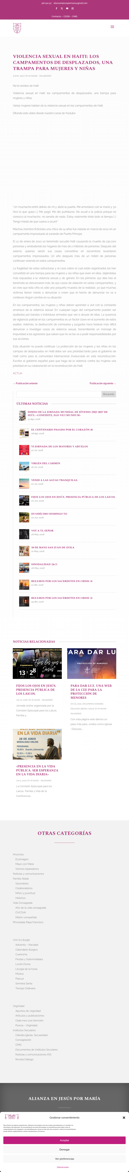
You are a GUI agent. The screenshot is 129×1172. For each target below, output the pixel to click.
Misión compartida (26, 917)
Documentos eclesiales (93, 704)
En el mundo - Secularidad (38, 76)
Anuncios (18, 854)
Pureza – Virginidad (26, 1025)
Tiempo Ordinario (25, 988)
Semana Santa (23, 983)
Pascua (19, 978)
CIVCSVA (20, 912)
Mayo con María (24, 864)
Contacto (56, 16)
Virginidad (18, 1006)
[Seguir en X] (62, 8)
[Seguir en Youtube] (67, 8)
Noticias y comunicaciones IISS (33, 1054)
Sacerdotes (22, 883)
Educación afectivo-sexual (82, 709)
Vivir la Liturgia (21, 939)
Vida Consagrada (22, 902)
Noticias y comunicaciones (28, 873)
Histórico (20, 898)
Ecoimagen (22, 859)
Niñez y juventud (25, 893)
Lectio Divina (22, 964)
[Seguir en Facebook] (56, 8)
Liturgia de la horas (26, 969)
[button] (124, 1117)
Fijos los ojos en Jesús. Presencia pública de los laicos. (36, 690)
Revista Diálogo (24, 1059)
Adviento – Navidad (26, 944)
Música (19, 973)
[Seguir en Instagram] (73, 8)
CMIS (74, 16)
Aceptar (64, 1140)
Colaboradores (23, 888)
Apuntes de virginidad (28, 1010)
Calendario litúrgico (26, 949)
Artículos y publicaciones (29, 1015)
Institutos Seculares (24, 1030)
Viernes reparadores (27, 868)
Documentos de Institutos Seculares (36, 1049)
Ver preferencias (64, 1158)
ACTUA (17, 373)
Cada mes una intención (29, 1020)
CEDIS (66, 16)
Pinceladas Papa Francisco (28, 922)
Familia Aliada (21, 878)
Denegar (64, 1149)
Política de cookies (63, 1167)
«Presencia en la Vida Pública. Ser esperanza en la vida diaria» (37, 770)
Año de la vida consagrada (30, 907)
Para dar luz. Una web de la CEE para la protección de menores (91, 692)
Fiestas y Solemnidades (29, 959)
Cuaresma (21, 954)
